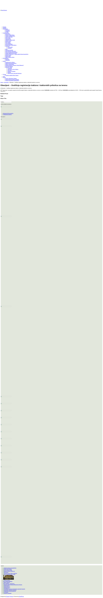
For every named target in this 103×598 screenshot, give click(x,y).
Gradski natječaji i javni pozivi (11, 53)
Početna (4, 26)
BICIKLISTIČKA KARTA (8, 113)
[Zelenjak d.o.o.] (6, 586)
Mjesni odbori (7, 42)
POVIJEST (7, 29)
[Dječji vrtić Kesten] (7, 569)
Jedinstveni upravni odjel (10, 40)
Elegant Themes (9, 596)
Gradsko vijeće (8, 41)
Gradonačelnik (8, 39)
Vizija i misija (7, 38)
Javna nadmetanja (8, 44)
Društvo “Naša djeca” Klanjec (11, 78)
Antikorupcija (7, 33)
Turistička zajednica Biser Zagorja (11, 75)
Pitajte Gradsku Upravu (9, 57)
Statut (6, 49)
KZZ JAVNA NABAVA (7, 581)
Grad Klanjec (5, 28)
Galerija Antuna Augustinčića (10, 63)
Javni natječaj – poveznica (8, 583)
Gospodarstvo (5, 58)
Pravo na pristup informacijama (11, 52)
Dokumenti (7, 46)
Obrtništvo (7, 59)
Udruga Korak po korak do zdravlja (12, 79)
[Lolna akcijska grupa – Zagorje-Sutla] (7, 570)
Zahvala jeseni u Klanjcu (10, 62)
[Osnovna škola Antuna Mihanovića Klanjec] (12, 584)
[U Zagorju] (5, 592)
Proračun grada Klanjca (9, 34)
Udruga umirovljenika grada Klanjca (12, 80)
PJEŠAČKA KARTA (7, 114)
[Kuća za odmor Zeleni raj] (9, 571)
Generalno (6, 82)
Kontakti (6, 31)
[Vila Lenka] (9, 574)
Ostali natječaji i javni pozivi (10, 51)
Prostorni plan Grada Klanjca (10, 45)
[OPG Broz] (5, 572)
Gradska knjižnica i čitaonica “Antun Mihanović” (14, 65)
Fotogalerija (7, 30)
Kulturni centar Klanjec (9, 64)
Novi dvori (10, 70)
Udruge (4, 77)
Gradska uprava (6, 32)
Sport (4, 76)
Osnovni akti (10, 47)
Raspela (9, 72)
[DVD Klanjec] (6, 585)
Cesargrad (10, 68)
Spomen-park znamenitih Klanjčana (14, 73)
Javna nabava (8, 43)
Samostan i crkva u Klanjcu (13, 69)
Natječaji (4, 27)
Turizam (4, 74)
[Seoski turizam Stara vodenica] (10, 573)
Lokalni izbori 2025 (8, 37)
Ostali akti (10, 48)
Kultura (4, 61)
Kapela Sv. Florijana (11, 71)
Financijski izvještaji (9, 50)
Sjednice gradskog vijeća (10, 35)
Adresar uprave (8, 55)
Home (1, 82)
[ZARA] (9, 591)
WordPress (21, 596)
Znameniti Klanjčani (9, 66)
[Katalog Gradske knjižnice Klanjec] (8, 579)
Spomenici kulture (8, 67)
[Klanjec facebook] (7, 593)
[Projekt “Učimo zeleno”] (6, 580)
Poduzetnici (7, 60)
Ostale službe (8, 56)
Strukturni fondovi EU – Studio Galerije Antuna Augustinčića (16, 54)
